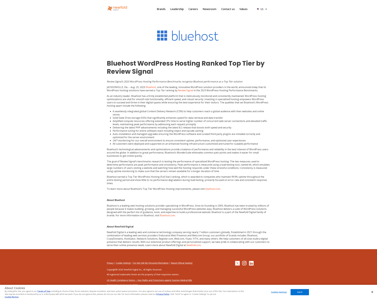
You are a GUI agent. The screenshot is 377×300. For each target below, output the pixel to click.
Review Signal (185, 90)
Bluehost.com (167, 215)
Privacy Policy (162, 294)
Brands (161, 9)
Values (243, 9)
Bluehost (151, 87)
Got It (299, 292)
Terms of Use (43, 291)
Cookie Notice (12, 297)
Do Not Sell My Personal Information (151, 263)
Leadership (177, 9)
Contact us (228, 9)
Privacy (110, 263)
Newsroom (209, 9)
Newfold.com (193, 245)
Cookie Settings (123, 263)
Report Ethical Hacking (181, 263)
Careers (193, 9)
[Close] (372, 292)
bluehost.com (212, 188)
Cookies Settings (279, 292)
